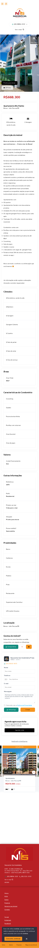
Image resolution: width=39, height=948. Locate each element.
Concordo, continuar (13, 939)
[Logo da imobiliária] (19, 854)
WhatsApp (12, 710)
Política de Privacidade (24, 705)
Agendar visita (19, 730)
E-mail (28, 710)
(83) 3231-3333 (26, 876)
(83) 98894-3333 (19, 24)
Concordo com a (19, 705)
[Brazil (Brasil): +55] (6, 679)
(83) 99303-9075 (11, 664)
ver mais (6, 882)
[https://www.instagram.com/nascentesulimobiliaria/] (2, 3)
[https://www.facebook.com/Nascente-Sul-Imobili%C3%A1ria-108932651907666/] (6, 3)
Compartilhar (12, 647)
